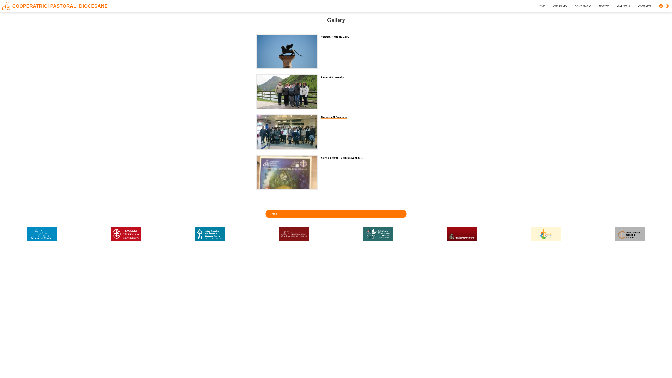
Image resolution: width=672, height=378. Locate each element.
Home (541, 6)
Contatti (644, 6)
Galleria (623, 6)
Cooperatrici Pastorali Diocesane (60, 6)
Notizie (604, 6)
